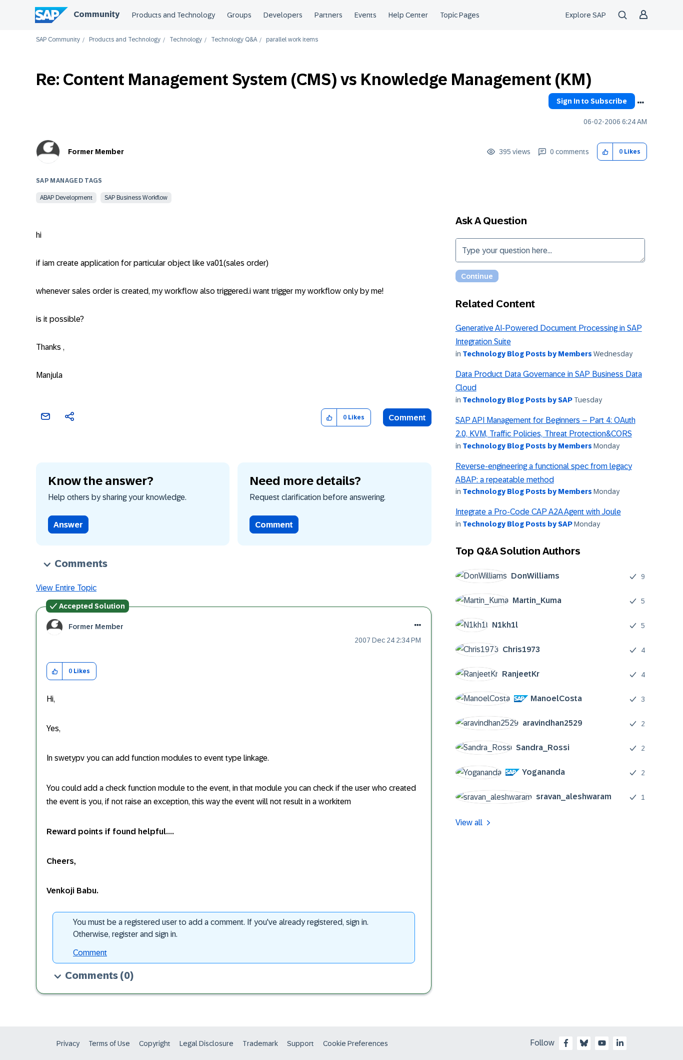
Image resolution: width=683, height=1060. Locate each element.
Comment (407, 417)
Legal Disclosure (207, 1043)
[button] (605, 152)
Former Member (96, 152)
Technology (186, 40)
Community (97, 14)
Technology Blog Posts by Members (527, 354)
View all (469, 822)
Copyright (154, 1043)
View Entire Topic (66, 588)
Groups (239, 15)
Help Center (408, 15)
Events (365, 15)
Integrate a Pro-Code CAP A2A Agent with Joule (538, 511)
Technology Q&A (234, 40)
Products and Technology (173, 15)
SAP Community (58, 40)
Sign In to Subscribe (591, 101)
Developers (283, 15)
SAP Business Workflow (136, 197)
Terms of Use (109, 1043)
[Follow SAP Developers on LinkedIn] (620, 1043)
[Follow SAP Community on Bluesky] (584, 1043)
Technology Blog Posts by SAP (517, 400)
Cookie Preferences (355, 1043)
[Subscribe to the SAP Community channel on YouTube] (602, 1043)
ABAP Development (66, 197)
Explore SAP (586, 15)
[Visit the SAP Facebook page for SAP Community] (566, 1043)
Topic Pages (460, 15)
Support (300, 1043)
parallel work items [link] (292, 40)
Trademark (260, 1043)
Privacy (68, 1043)
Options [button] (640, 103)
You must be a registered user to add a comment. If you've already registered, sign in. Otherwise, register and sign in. (220, 928)
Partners (328, 15)
